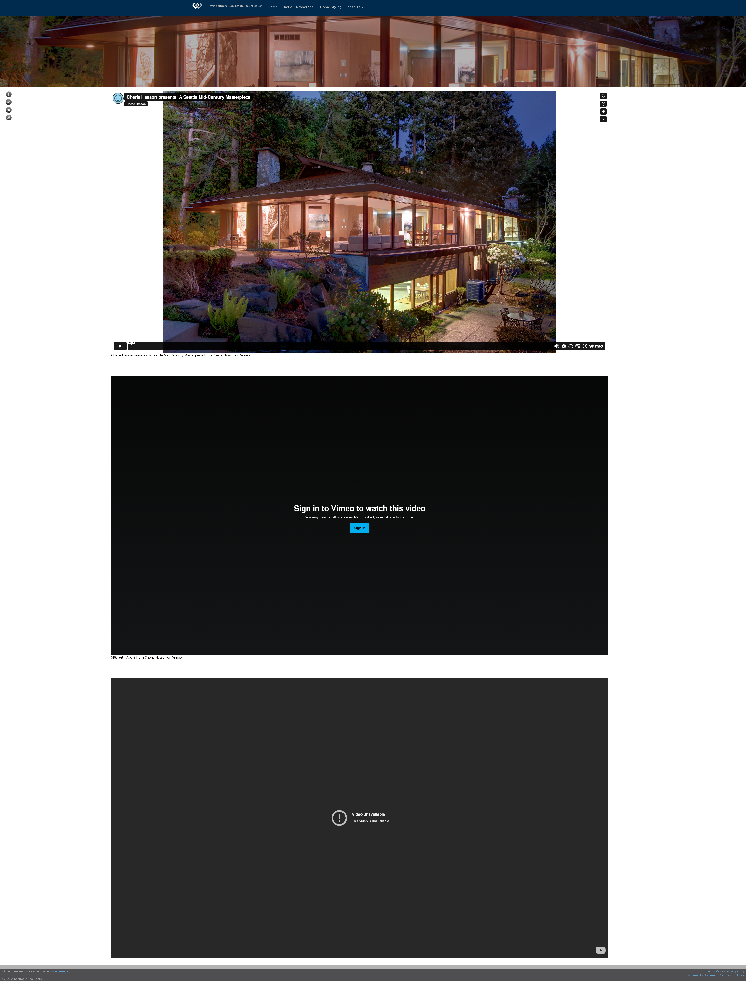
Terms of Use (715, 971)
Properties (307, 10)
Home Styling (331, 7)
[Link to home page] (197, 8)
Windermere (60, 971)
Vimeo (245, 355)
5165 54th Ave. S (123, 657)
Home (273, 7)
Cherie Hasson (223, 355)
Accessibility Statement (703, 975)
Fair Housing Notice (732, 975)
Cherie (287, 7)
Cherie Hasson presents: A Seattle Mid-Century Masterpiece (157, 355)
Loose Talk (354, 7)
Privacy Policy (735, 971)
